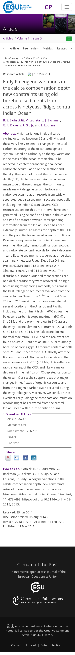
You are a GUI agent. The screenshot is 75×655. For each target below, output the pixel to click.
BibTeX (12, 437)
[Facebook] (25, 457)
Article (14, 48)
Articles (8, 38)
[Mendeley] (8, 457)
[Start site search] (69, 38)
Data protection (51, 645)
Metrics (48, 48)
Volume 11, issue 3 (29, 38)
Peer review (31, 48)
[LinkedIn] (34, 457)
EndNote (13, 443)
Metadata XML (17, 425)
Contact (16, 645)
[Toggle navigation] (66, 7)
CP (48, 7)
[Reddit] (16, 457)
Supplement (15, 431)
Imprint (31, 645)
